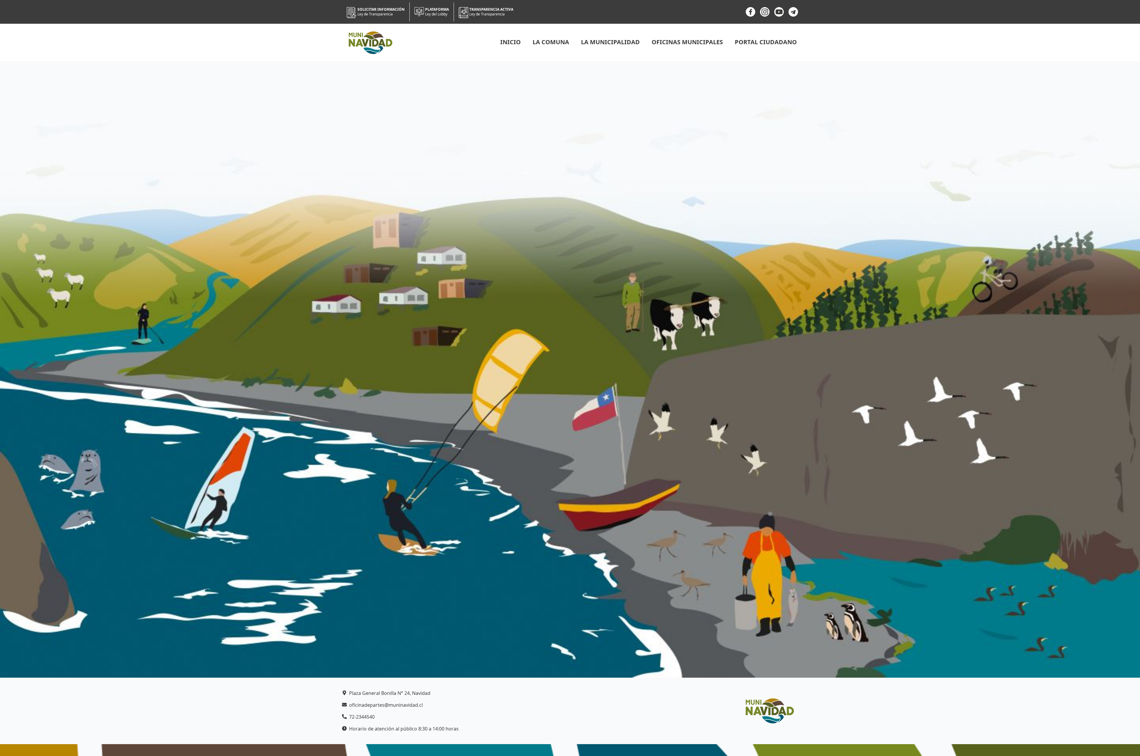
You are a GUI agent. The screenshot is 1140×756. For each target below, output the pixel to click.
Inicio (510, 42)
